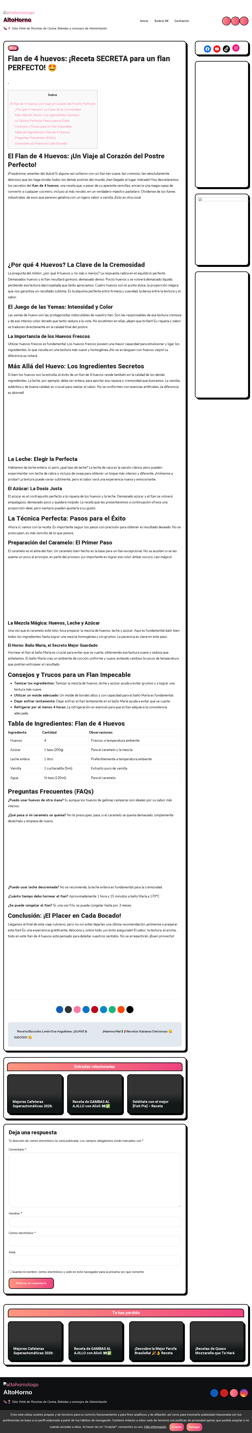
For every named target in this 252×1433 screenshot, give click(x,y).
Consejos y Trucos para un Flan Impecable (43, 126)
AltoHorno (17, 20)
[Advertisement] (95, 231)
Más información (155, 1427)
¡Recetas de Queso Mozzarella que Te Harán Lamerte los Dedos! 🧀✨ (216, 1353)
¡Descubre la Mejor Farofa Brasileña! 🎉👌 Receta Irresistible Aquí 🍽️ (156, 1353)
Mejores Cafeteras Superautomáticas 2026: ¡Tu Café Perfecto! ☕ (33, 1106)
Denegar (194, 1427)
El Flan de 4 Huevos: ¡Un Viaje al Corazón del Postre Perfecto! (52, 104)
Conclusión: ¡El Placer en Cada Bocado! (41, 143)
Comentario (17, 1149)
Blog (13, 48)
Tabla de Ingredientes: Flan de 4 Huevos (42, 132)
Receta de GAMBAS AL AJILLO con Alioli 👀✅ (91, 1104)
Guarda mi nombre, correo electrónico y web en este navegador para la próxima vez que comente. (78, 1272)
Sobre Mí (161, 21)
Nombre (15, 1213)
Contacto (181, 21)
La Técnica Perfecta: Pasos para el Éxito (42, 121)
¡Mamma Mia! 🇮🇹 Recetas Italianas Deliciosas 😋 (138, 1031)
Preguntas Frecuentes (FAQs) (35, 138)
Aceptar (176, 1427)
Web (12, 1252)
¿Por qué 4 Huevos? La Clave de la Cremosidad (48, 109)
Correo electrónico (22, 1233)
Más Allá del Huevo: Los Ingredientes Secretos (47, 115)
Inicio (144, 21)
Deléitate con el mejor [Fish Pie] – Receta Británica (151, 1106)
